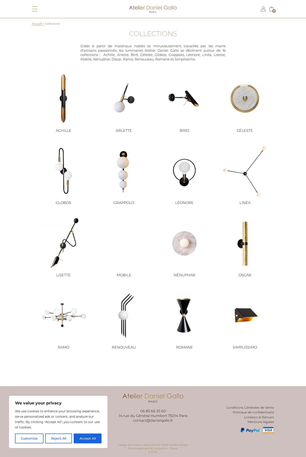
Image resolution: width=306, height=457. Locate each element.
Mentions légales (261, 422)
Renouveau (124, 347)
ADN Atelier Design (175, 444)
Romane (184, 347)
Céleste (245, 130)
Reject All (58, 438)
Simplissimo (245, 347)
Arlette (124, 130)
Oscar (245, 275)
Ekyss (174, 448)
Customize (29, 438)
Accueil (37, 23)
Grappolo (124, 203)
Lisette (63, 275)
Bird (184, 130)
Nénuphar (184, 275)
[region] (58, 422)
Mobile (124, 275)
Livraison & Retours (259, 417)
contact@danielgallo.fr (153, 420)
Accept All (88, 438)
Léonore (184, 203)
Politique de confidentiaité (253, 412)
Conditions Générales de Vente (250, 408)
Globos (63, 203)
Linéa (244, 203)
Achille (63, 130)
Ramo (63, 347)
